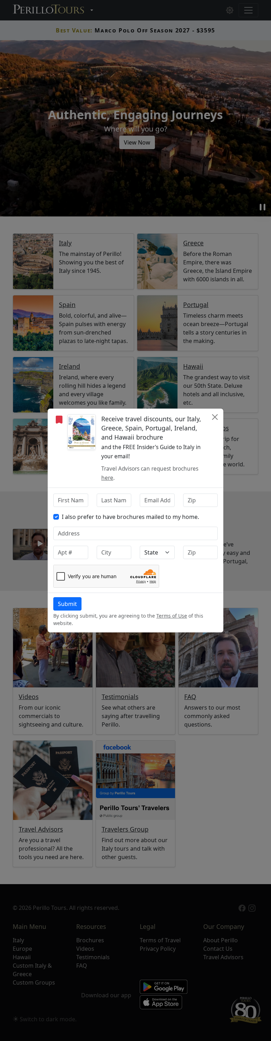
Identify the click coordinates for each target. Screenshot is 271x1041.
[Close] (215, 417)
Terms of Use (171, 615)
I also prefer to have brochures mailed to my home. (130, 517)
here (107, 478)
